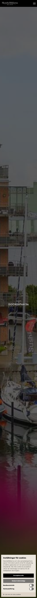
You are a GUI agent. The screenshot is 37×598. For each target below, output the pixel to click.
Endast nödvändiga (18, 581)
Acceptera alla (18, 575)
